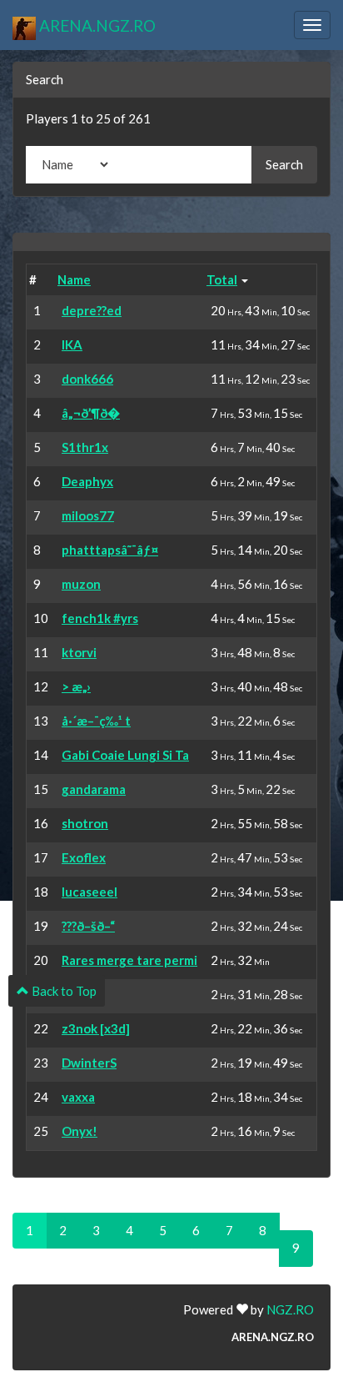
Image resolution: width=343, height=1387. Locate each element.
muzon (81, 583)
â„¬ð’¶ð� (91, 412)
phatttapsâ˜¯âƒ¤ (110, 549)
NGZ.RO (290, 1309)
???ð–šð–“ (88, 925)
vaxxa (78, 1096)
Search (284, 164)
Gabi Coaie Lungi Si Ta (125, 754)
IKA (72, 344)
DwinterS (89, 1062)
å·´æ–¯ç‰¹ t (96, 720)
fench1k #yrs (100, 618)
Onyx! (79, 1130)
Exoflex (84, 857)
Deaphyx (87, 481)
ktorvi (79, 652)
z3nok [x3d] (96, 1028)
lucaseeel (89, 891)
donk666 (87, 378)
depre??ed (92, 310)
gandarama (94, 789)
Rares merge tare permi (129, 959)
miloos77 (88, 515)
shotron (85, 823)
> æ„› (76, 686)
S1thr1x (85, 447)
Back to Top (63, 990)
